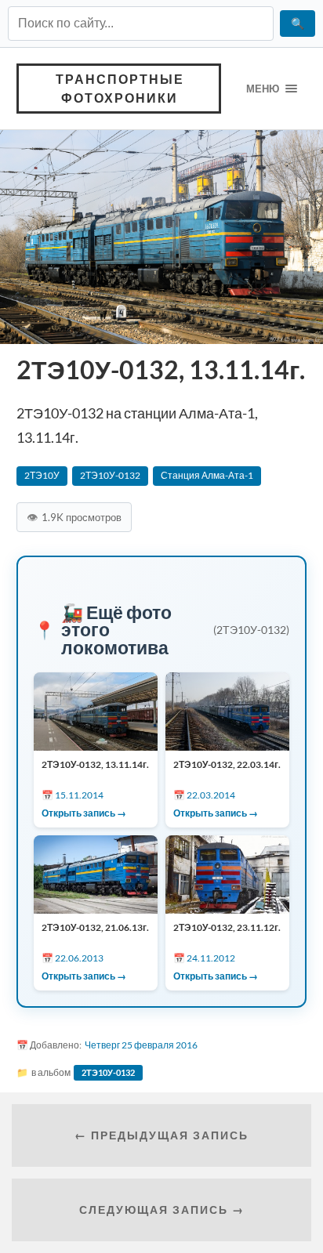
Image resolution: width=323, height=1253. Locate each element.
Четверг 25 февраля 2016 (141, 1045)
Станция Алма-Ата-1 (207, 475)
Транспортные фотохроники (120, 88)
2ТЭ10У (42, 475)
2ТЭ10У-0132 (110, 475)
